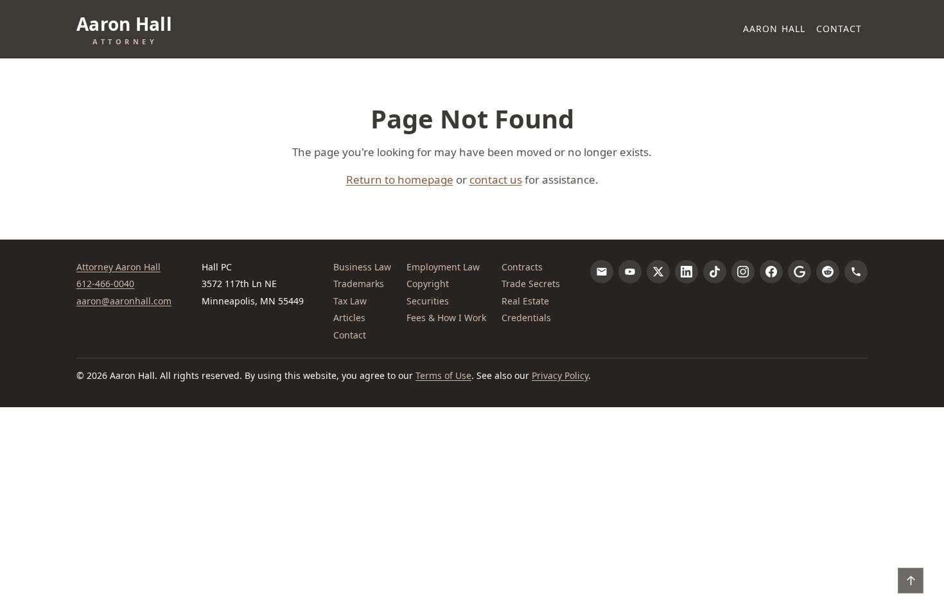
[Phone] (856, 271)
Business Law (362, 267)
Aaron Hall (774, 28)
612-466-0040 (105, 283)
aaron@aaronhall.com (123, 301)
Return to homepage (399, 179)
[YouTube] (630, 271)
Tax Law (350, 301)
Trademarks (358, 283)
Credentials (526, 317)
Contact (839, 28)
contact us (495, 179)
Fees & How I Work (446, 317)
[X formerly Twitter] (658, 271)
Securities (427, 301)
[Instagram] (743, 271)
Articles (349, 317)
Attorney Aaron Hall (118, 267)
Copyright (427, 283)
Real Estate (525, 301)
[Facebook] (771, 271)
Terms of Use (443, 375)
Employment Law (443, 267)
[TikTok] (714, 271)
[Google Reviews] (799, 271)
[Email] (601, 271)
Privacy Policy (560, 375)
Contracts (522, 267)
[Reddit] (827, 271)
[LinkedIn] (686, 271)
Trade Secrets (531, 283)
